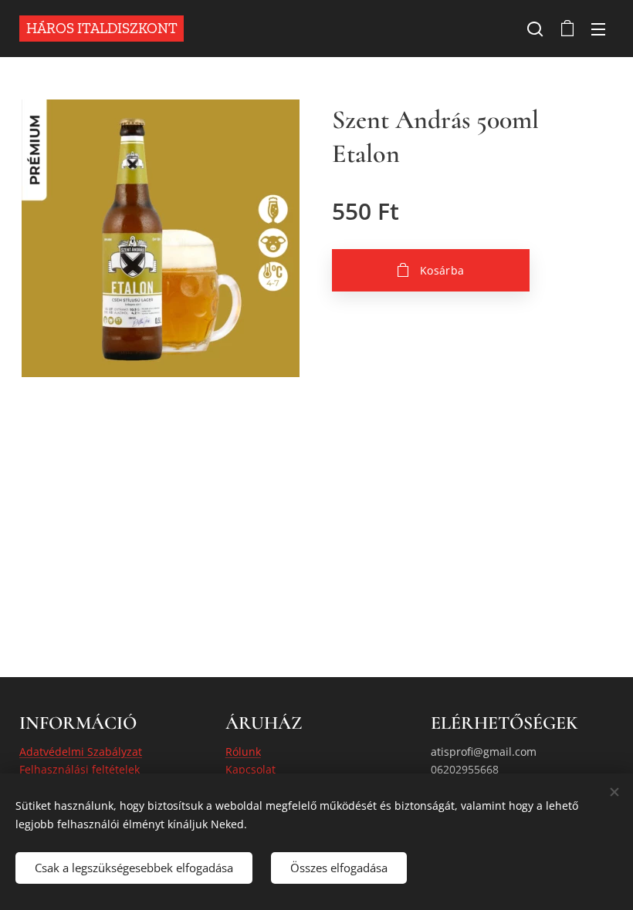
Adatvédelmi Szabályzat (80, 751)
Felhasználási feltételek (79, 769)
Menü (598, 28)
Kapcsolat (250, 769)
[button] (535, 28)
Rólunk (243, 751)
